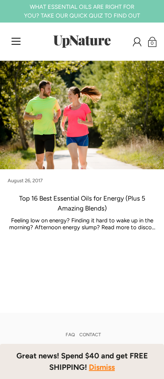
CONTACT (90, 334)
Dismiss (102, 367)
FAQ (70, 334)
